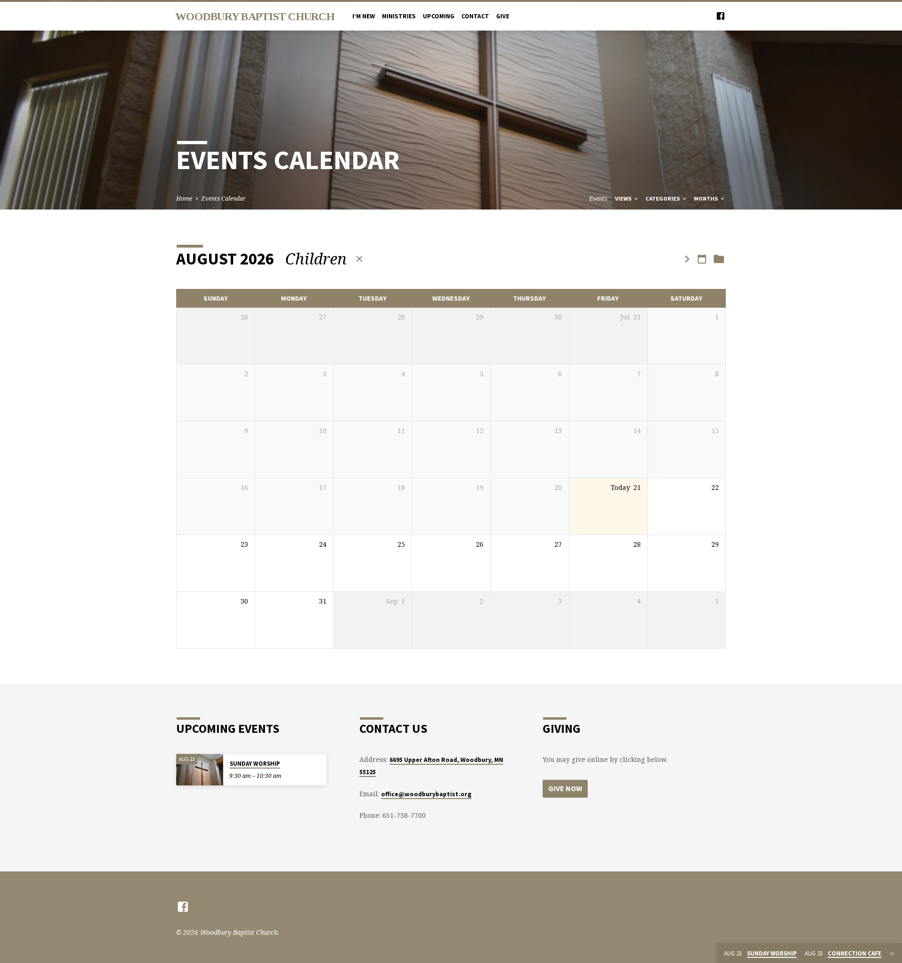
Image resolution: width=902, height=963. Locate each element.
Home (184, 198)
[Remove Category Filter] (359, 258)
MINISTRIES (399, 16)
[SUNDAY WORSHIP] (199, 769)
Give (502, 16)
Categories (663, 198)
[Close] (892, 953)
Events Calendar (224, 198)
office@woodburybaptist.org (426, 794)
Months (706, 198)
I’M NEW (363, 16)
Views (624, 198)
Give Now (565, 788)
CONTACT (475, 16)
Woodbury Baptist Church (254, 16)
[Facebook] (720, 16)
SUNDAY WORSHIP (255, 764)
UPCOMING (438, 16)
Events (598, 198)
